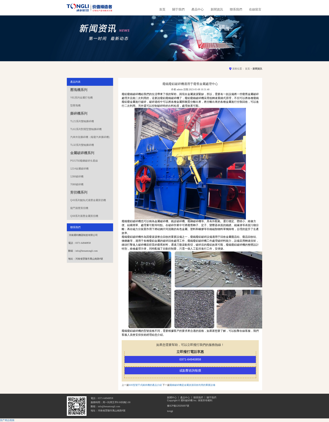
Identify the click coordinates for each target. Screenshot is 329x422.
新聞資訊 (217, 9)
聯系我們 (236, 9)
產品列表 (75, 81)
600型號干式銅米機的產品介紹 (145, 385)
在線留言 (255, 9)
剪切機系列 (78, 192)
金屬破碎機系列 (82, 153)
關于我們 (178, 9)
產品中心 (197, 9)
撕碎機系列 (78, 113)
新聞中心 (172, 397)
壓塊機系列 (78, 90)
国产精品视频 (7, 420)
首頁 (162, 9)
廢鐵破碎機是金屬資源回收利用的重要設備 (192, 385)
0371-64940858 (190, 359)
